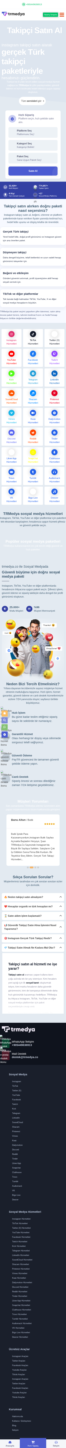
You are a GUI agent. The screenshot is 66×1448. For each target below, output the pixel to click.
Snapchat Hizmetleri (21, 1305)
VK (13, 1190)
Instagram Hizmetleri (21, 1219)
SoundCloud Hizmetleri (22, 1260)
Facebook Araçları (20, 1365)
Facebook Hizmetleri (21, 1237)
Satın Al (33, 171)
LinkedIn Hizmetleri (20, 1255)
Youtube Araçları (19, 1370)
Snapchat (16, 1168)
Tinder (15, 1159)
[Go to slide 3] (35, 867)
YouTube (16, 1095)
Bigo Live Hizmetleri (21, 1332)
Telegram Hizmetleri (21, 1251)
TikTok (15, 1086)
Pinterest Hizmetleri (21, 1269)
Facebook (16, 1099)
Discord (15, 1149)
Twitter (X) (16, 1090)
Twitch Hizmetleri (19, 1241)
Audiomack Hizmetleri (22, 1323)
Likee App (16, 1163)
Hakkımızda (17, 1416)
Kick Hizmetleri (19, 1246)
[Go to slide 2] (32, 867)
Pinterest (16, 1131)
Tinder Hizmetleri (19, 1296)
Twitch (15, 1104)
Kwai (14, 1140)
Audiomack (17, 1186)
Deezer (15, 1199)
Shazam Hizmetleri (20, 1264)
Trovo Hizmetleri (19, 1314)
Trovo (14, 1177)
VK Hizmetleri (18, 1328)
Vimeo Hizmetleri (19, 1273)
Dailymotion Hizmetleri (22, 1282)
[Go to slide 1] (28, 867)
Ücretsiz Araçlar (19, 1349)
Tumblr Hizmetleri (20, 1319)
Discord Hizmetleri (20, 1287)
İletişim (15, 1430)
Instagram (16, 1081)
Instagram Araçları (20, 1356)
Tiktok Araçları (18, 1374)
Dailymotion (17, 1145)
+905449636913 (34, 4)
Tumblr (15, 1181)
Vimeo (15, 1136)
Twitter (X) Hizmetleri (21, 1228)
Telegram (16, 1113)
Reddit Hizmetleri (19, 1291)
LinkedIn (16, 1118)
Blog (14, 1425)
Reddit (15, 1154)
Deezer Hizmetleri (20, 1337)
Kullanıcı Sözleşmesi (21, 1421)
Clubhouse (16, 1172)
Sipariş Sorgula (50, 15)
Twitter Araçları (18, 1361)
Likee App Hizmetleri (21, 1301)
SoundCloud (17, 1122)
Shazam (15, 1127)
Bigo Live (16, 1195)
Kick (14, 1109)
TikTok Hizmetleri (20, 1223)
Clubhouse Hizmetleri (21, 1310)
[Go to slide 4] (38, 867)
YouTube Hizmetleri (20, 1232)
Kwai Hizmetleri (19, 1278)
